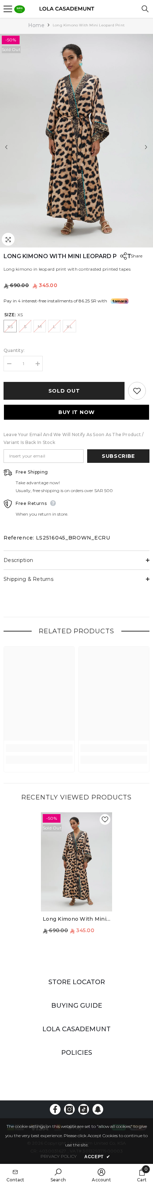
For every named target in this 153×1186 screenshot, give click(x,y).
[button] (6, 147)
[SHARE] (121, 256)
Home (36, 25)
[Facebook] (55, 1109)
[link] (39, 748)
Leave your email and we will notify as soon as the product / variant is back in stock (73, 438)
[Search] (145, 9)
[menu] (8, 9)
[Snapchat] (98, 1109)
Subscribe (118, 456)
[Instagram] (69, 1109)
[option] (76, 140)
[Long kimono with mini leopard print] (76, 862)
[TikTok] (83, 1109)
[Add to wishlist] (137, 391)
